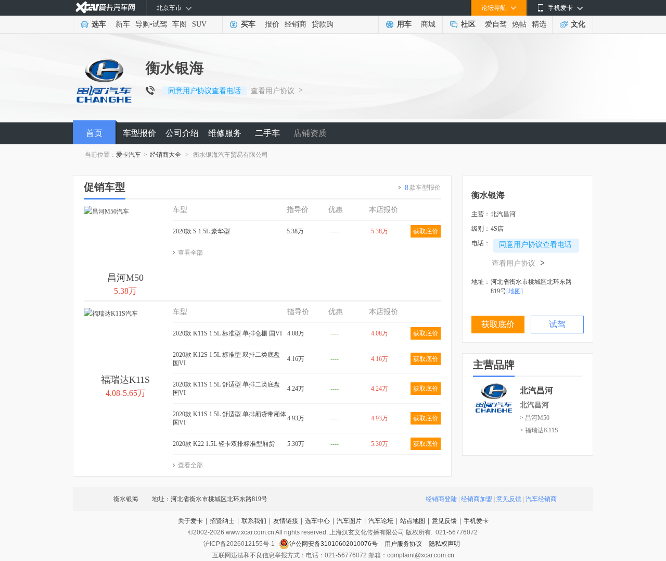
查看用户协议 (272, 91)
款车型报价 (423, 188)
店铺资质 (310, 133)
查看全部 (190, 252)
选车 (99, 24)
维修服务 (224, 133)
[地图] (514, 291)
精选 (539, 24)
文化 (578, 24)
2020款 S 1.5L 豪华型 (201, 231)
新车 (123, 24)
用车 (404, 24)
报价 (272, 24)
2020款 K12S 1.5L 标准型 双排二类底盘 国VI (226, 359)
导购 (142, 24)
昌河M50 (125, 277)
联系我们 (253, 521)
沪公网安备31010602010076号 (334, 543)
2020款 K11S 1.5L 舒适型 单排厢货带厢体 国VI (229, 418)
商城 (428, 24)
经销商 (295, 24)
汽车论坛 (380, 521)
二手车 (267, 133)
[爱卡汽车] (105, 7)
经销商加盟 (476, 499)
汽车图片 (349, 521)
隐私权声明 (444, 543)
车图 (179, 24)
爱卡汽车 (128, 154)
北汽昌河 (534, 405)
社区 (468, 24)
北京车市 (169, 7)
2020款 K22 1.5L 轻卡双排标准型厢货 (224, 443)
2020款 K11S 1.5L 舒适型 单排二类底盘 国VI (226, 388)
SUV (199, 24)
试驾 (159, 24)
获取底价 (425, 231)
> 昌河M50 (534, 417)
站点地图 (412, 521)
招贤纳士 (222, 521)
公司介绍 (182, 133)
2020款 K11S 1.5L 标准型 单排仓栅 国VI (227, 333)
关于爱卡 (190, 521)
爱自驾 (496, 24)
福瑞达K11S (125, 380)
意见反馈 (508, 499)
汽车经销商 (541, 499)
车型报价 (139, 133)
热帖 (519, 24)
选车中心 (317, 521)
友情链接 (285, 521)
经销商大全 (165, 154)
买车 (248, 24)
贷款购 (323, 24)
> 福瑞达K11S (539, 430)
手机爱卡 (476, 521)
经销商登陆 (441, 499)
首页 (94, 133)
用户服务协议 (404, 543)
